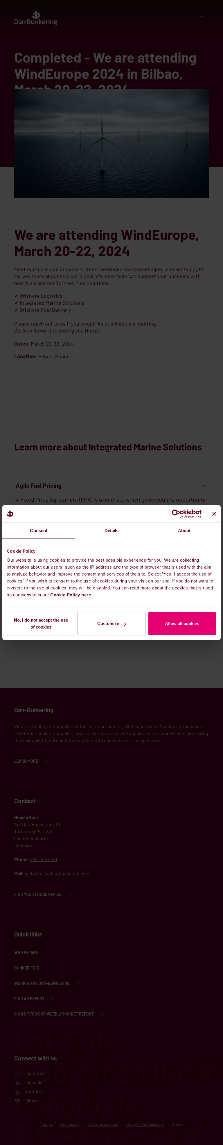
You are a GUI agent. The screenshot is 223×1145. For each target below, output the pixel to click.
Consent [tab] (38, 530)
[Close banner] (214, 514)
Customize (108, 623)
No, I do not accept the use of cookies (41, 623)
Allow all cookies (182, 623)
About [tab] (184, 530)
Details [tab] (112, 530)
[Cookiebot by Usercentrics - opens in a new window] (176, 513)
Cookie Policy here (70, 594)
